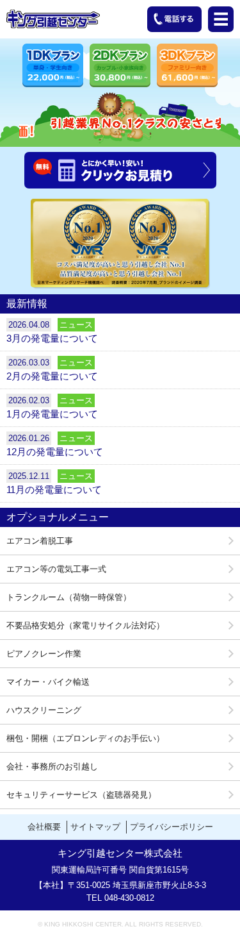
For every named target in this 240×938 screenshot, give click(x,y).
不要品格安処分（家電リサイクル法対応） (85, 625)
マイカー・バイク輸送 (48, 682)
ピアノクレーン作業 (43, 653)
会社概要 (44, 827)
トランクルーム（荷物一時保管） (68, 597)
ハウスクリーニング (43, 710)
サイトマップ (95, 827)
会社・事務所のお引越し (52, 766)
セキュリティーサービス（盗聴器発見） (81, 795)
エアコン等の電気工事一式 (56, 569)
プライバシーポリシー (171, 827)
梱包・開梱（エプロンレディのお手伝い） (85, 738)
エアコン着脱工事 (39, 541)
